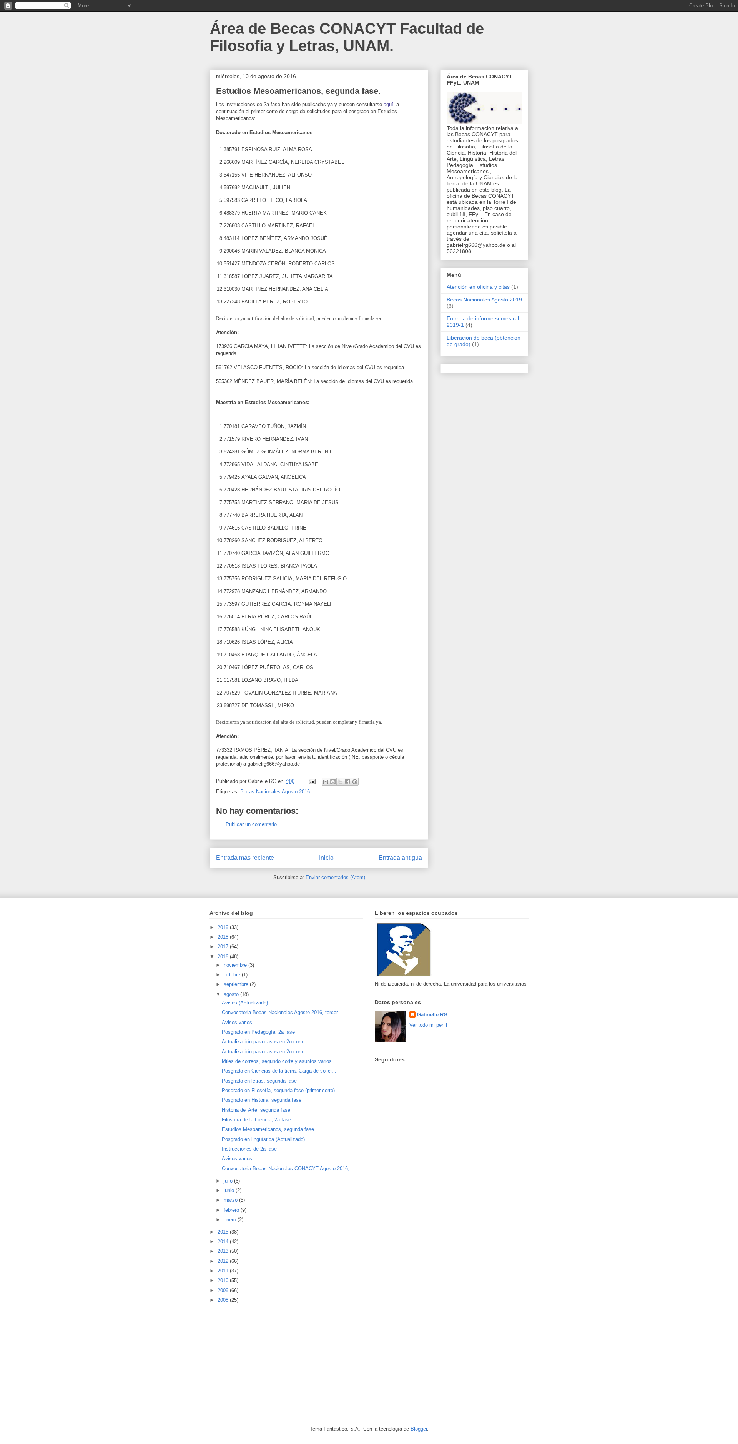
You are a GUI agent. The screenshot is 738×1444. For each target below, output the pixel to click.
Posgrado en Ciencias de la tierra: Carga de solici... (279, 1071)
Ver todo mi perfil (428, 1025)
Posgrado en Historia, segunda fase (261, 1100)
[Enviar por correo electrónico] (325, 782)
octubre (233, 975)
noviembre (236, 965)
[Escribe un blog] (333, 782)
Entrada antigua (400, 857)
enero (231, 1219)
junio (230, 1190)
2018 (224, 937)
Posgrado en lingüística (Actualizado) (263, 1139)
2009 (224, 1290)
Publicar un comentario (251, 824)
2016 (224, 956)
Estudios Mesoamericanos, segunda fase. (269, 1129)
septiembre (237, 984)
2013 (224, 1251)
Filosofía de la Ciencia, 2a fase (256, 1120)
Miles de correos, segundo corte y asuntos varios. (277, 1061)
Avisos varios (237, 1022)
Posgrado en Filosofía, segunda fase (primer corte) (278, 1090)
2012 (224, 1261)
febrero (232, 1210)
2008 (224, 1300)
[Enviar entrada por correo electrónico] (311, 781)
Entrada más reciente (245, 857)
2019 (224, 927)
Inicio (326, 857)
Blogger (419, 1429)
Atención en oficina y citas (478, 287)
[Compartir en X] (340, 782)
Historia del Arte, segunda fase (256, 1110)
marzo (231, 1200)
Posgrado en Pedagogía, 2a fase (258, 1032)
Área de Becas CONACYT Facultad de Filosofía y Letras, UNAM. (347, 37)
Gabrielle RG (432, 1015)
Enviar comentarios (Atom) (335, 877)
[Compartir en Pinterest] (355, 782)
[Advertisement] (267, 1364)
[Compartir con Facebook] (347, 782)
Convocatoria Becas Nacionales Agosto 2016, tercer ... (283, 1012)
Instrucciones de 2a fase (249, 1149)
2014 (224, 1241)
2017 (224, 946)
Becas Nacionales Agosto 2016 (275, 791)
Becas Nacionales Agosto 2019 (484, 299)
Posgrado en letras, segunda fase (259, 1081)
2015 (224, 1232)
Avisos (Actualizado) (245, 1003)
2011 (224, 1271)
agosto (232, 994)
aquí (388, 104)
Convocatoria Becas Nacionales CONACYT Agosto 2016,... (288, 1168)
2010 (224, 1280)
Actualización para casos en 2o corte (263, 1041)
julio (229, 1181)
